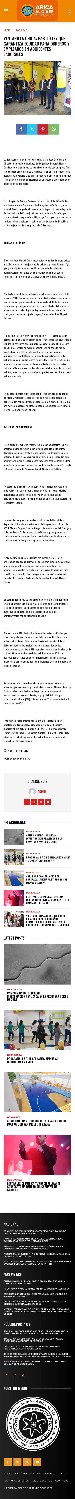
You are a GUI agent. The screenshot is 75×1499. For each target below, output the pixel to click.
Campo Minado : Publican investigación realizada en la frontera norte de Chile (44, 838)
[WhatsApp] (53, 129)
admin (42, 791)
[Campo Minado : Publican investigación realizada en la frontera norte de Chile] (14, 837)
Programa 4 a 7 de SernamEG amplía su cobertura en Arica (48, 858)
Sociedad (21, 30)
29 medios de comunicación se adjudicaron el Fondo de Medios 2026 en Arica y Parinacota (35, 1232)
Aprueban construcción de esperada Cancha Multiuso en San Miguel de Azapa (47, 879)
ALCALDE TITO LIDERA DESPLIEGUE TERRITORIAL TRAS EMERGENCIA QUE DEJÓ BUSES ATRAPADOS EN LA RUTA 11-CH (37, 1262)
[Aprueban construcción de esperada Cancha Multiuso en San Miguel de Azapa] (14, 878)
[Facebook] (21, 129)
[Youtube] (48, 802)
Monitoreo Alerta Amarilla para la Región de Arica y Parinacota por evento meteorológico (33, 1240)
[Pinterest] (43, 129)
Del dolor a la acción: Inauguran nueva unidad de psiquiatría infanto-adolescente (32, 1347)
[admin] (33, 791)
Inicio (7, 30)
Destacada (33, 831)
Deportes (32, 872)
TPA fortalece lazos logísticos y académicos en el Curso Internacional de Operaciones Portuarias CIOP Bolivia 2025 (37, 1355)
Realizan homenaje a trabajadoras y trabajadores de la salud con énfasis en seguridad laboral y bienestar (36, 1332)
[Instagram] (34, 802)
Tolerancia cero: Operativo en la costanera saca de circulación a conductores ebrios (33, 1340)
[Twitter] (32, 129)
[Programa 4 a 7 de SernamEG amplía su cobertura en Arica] (14, 857)
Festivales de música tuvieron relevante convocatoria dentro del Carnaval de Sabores (48, 900)
